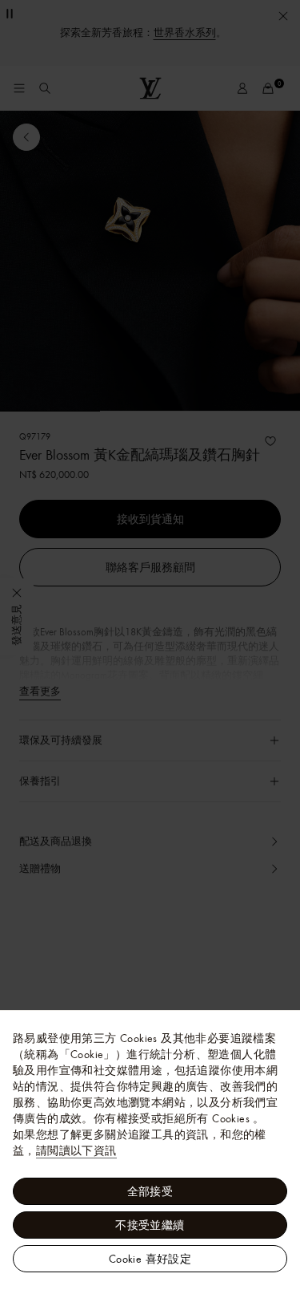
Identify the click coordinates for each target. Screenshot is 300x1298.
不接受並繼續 (149, 1225)
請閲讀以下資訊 (76, 1150)
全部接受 (150, 1191)
